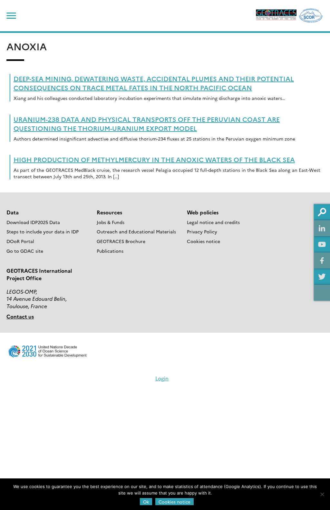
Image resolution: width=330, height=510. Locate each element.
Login (162, 378)
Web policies (202, 212)
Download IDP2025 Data (33, 222)
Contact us (20, 316)
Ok (146, 502)
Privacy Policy (202, 231)
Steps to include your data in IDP (42, 231)
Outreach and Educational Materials (136, 231)
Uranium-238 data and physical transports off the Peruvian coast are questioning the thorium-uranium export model (147, 123)
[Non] (322, 494)
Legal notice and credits (213, 222)
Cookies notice (203, 241)
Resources (109, 212)
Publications (110, 251)
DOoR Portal (20, 241)
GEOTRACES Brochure (121, 241)
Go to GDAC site (24, 251)
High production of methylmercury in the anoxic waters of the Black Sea (154, 159)
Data (12, 212)
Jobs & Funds (110, 222)
